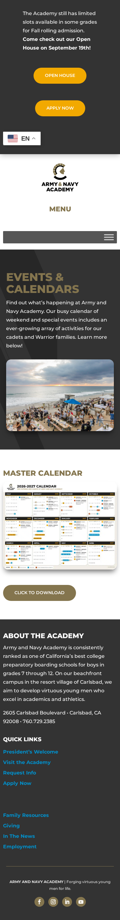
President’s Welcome (30, 752)
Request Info (19, 773)
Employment (20, 847)
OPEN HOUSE (60, 75)
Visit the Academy (27, 762)
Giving (11, 826)
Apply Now (17, 783)
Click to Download (39, 592)
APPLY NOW (60, 108)
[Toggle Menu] (109, 237)
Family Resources (26, 815)
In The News (19, 836)
